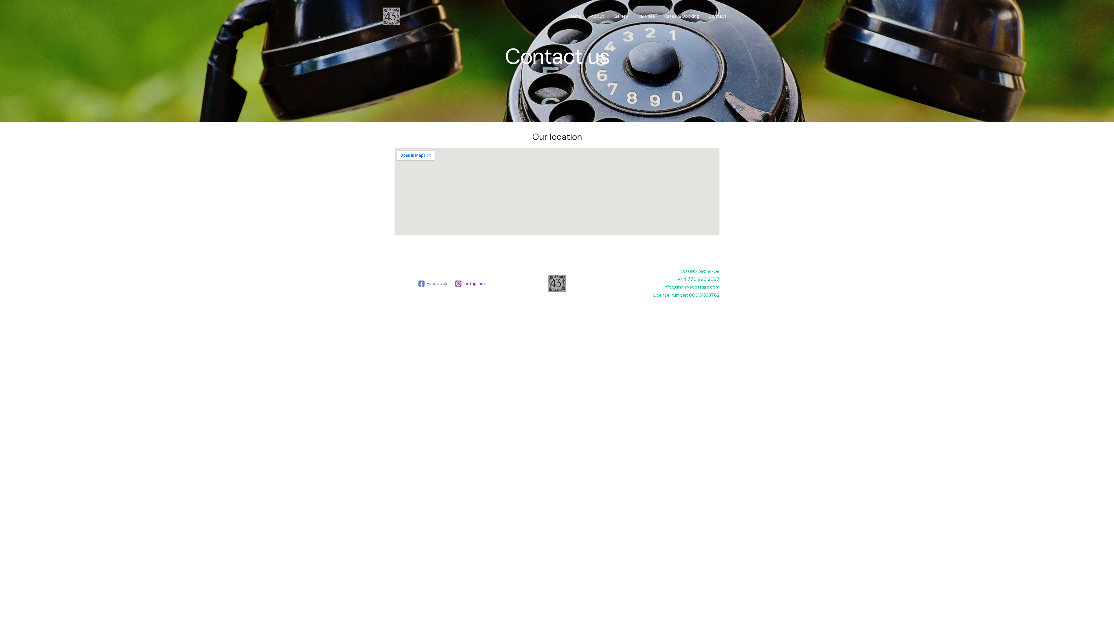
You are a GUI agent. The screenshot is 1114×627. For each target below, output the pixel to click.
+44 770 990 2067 (698, 279)
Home (575, 16)
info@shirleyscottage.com (691, 287)
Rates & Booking (681, 16)
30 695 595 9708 (700, 271)
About (597, 16)
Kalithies (646, 16)
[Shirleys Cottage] (391, 16)
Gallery (621, 16)
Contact (717, 16)
